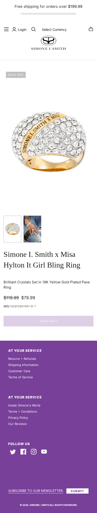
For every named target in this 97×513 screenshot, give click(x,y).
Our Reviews (17, 424)
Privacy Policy (18, 417)
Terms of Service (20, 377)
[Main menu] (6, 29)
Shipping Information (23, 365)
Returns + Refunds (22, 359)
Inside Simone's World (24, 405)
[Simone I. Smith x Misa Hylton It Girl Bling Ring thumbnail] (12, 229)
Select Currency (54, 29)
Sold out (48, 321)
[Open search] (33, 29)
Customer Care (19, 371)
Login (22, 29)
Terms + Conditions (22, 411)
